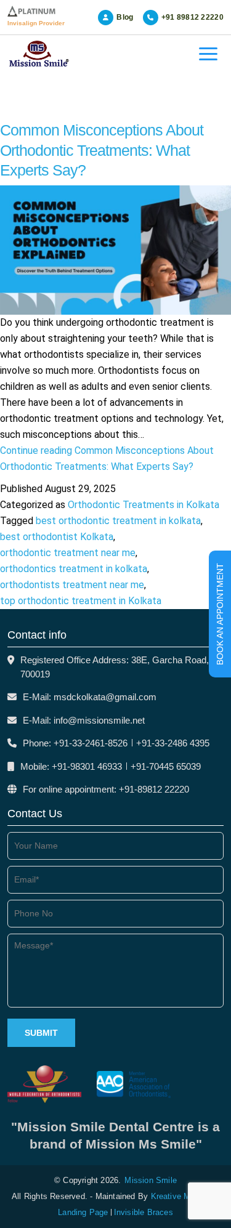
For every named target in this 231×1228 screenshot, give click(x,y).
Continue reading (107, 458)
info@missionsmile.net (99, 720)
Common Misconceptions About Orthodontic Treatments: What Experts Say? (101, 150)
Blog (124, 17)
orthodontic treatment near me (68, 553)
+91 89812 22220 (192, 17)
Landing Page (83, 1212)
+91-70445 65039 (166, 766)
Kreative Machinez (185, 1196)
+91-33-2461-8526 (91, 743)
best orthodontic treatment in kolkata (118, 521)
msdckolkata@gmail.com (105, 697)
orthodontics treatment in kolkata (73, 569)
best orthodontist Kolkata (56, 537)
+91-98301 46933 (87, 766)
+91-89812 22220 (154, 789)
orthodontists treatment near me (72, 585)
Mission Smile (150, 1180)
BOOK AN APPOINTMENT (220, 614)
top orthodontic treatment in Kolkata (80, 601)
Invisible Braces (143, 1212)
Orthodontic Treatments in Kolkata (143, 505)
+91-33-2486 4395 (172, 743)
